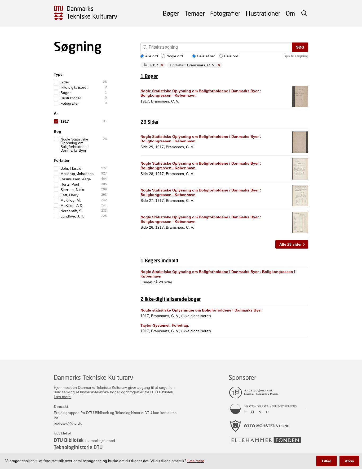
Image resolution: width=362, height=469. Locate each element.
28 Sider (149, 122)
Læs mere (62, 397)
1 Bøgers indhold (159, 260)
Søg (300, 47)
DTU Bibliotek (69, 440)
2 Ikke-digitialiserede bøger (170, 299)
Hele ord (231, 56)
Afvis (349, 461)
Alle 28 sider (290, 244)
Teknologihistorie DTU (78, 447)
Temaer (194, 13)
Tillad (326, 461)
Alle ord (151, 56)
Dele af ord (206, 56)
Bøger (171, 13)
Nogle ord (174, 56)
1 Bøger (149, 76)
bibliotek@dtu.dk (68, 423)
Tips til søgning (295, 56)
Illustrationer (263, 13)
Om (290, 13)
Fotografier (225, 13)
